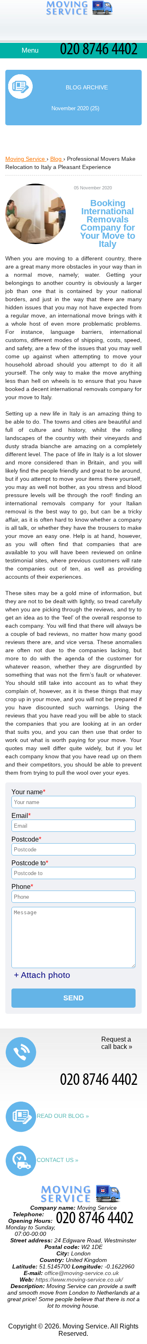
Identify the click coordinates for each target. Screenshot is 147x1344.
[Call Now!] (101, 52)
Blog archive (87, 87)
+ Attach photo (42, 975)
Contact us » (57, 1160)
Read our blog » (63, 1116)
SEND (73, 998)
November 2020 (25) (75, 108)
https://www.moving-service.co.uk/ (79, 1279)
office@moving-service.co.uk (82, 1273)
